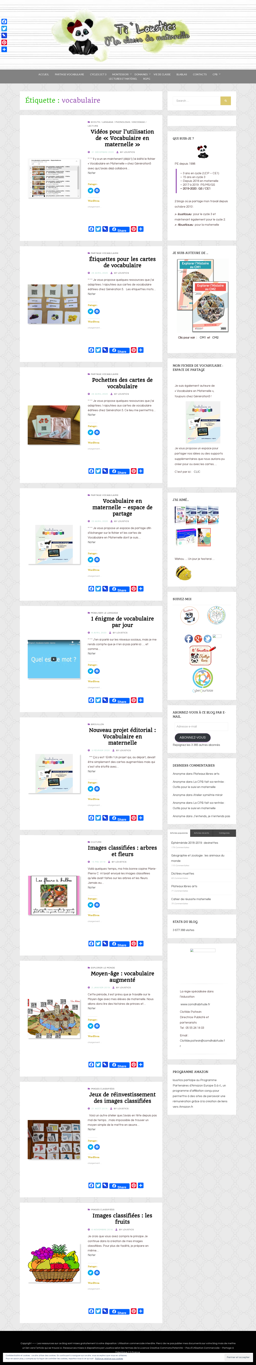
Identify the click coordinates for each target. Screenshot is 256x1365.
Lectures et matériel (123, 78)
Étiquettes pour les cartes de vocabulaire (122, 262)
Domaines (141, 74)
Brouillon (97, 724)
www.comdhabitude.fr (195, 1004)
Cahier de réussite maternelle (191, 899)
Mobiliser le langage (104, 613)
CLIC (197, 471)
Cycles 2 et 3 (98, 74)
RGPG (146, 78)
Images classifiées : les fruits (122, 1219)
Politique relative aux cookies (109, 1359)
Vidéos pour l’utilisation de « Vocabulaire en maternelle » (122, 138)
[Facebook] (4, 21)
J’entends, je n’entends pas (211, 816)
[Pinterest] (4, 42)
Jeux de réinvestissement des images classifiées (122, 1098)
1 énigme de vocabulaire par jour (122, 622)
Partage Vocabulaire (69, 74)
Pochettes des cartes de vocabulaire (122, 383)
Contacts (200, 74)
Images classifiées (102, 1089)
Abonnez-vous (193, 737)
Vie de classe (162, 74)
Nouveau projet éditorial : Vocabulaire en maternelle (122, 736)
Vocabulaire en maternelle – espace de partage (122, 507)
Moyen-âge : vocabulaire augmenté (122, 977)
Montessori (120, 74)
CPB (215, 74)
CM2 (215, 337)
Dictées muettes (182, 873)
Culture (96, 842)
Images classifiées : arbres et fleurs (122, 851)
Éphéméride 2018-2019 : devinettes (194, 842)
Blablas (182, 74)
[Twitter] (4, 28)
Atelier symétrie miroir (208, 795)
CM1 (203, 337)
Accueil (43, 74)
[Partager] (4, 49)
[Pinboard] (4, 35)
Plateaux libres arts (206, 773)
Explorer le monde (103, 968)
